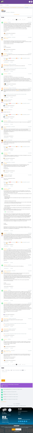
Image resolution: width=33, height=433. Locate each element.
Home (1, 7)
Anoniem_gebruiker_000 (6, 389)
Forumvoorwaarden (10, 405)
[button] (27, 5)
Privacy (19, 414)
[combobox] (13, 5)
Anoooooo (4, 396)
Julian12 (6, 163)
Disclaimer (19, 412)
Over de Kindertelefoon (13, 7)
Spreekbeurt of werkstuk (5, 422)
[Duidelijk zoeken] (20, 5)
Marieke (5, 350)
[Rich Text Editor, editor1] (16, 375)
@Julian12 (6, 154)
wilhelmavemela (6, 64)
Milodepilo (4, 394)
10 (20, 19)
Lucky (5, 127)
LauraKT (5, 37)
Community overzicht (6, 7)
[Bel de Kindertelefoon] (29, 2)
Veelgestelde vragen (5, 419)
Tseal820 (4, 399)
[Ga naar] (5, 5)
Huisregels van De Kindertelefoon (22, 411)
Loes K (4, 126)
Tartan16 (5, 53)
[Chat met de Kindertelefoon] (31, 2)
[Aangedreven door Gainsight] (16, 404)
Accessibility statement (22, 405)
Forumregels (20, 409)
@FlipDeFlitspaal (7, 189)
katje (4, 391)
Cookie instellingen (16, 405)
